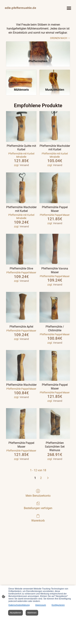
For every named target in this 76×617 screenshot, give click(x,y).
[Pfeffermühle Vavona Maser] (54, 249)
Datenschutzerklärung (19, 605)
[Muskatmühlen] (54, 77)
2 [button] (41, 478)
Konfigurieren (58, 605)
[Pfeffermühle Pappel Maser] (54, 187)
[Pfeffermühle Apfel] (21, 307)
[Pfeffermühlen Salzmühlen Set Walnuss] (54, 423)
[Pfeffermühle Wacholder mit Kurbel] (54, 126)
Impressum (40, 605)
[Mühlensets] (21, 77)
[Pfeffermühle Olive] (21, 249)
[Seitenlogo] (20, 12)
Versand (24, 165)
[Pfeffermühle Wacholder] (21, 365)
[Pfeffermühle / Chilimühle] (54, 307)
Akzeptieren (15, 612)
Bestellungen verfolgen (38, 508)
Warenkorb (38, 520)
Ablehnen (32, 612)
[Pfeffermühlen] (38, 49)
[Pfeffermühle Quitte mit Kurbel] (21, 126)
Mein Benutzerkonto (38, 495)
